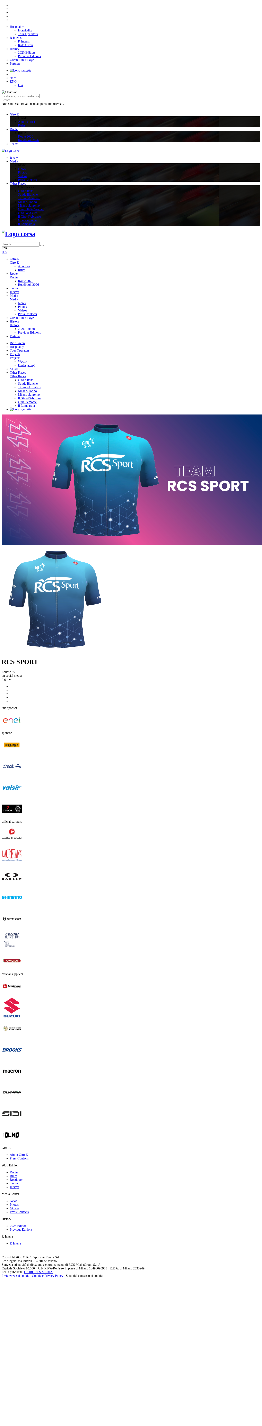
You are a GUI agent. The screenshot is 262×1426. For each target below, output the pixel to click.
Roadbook (16, 1179)
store (13, 78)
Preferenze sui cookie (16, 1275)
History (14, 48)
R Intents (15, 37)
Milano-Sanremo (29, 205)
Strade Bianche (28, 194)
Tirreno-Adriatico (29, 387)
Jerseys (14, 157)
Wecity (22, 361)
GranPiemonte (27, 220)
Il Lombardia (26, 224)
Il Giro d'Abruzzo (29, 216)
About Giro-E (27, 121)
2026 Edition (26, 52)
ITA (20, 85)
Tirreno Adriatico (29, 198)
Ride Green (25, 45)
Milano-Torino (27, 202)
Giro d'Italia (25, 191)
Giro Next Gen (27, 213)
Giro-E (14, 114)
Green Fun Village (22, 60)
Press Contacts (27, 179)
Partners (15, 63)
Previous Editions (29, 56)
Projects (15, 354)
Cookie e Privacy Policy (48, 1275)
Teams (14, 144)
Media (14, 161)
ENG (13, 81)
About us (24, 266)
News (22, 168)
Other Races (18, 183)
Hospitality (17, 26)
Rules (21, 125)
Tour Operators (28, 34)
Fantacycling (26, 365)
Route (14, 129)
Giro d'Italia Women (31, 209)
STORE (15, 369)
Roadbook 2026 (28, 140)
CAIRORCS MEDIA (38, 1272)
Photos (22, 172)
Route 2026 (25, 136)
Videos (22, 176)
